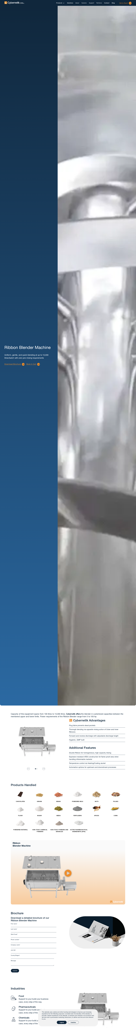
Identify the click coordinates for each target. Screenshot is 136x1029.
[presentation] (28, 768)
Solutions (70, 3)
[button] (35, 768)
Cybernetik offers (73, 714)
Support (91, 3)
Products (59, 3)
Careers (84, 3)
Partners (99, 3)
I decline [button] (73, 1022)
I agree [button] (62, 1022)
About (77, 3)
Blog (113, 3)
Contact (106, 3)
